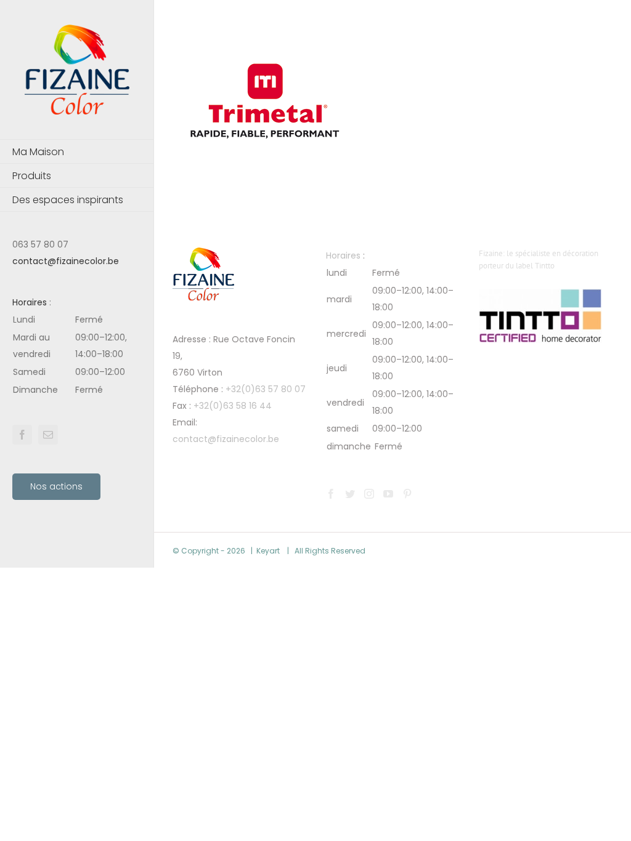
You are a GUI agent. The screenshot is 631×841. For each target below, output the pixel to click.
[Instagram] (369, 494)
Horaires (29, 302)
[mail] (48, 435)
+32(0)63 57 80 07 (266, 389)
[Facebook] (331, 494)
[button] (77, 355)
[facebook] (22, 435)
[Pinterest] (407, 494)
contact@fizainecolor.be (65, 261)
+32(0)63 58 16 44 (232, 406)
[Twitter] (350, 494)
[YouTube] (388, 494)
